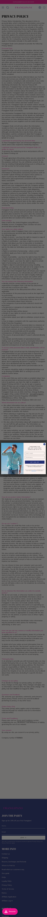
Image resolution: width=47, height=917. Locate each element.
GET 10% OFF (34, 462)
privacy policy (33, 470)
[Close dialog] (44, 444)
